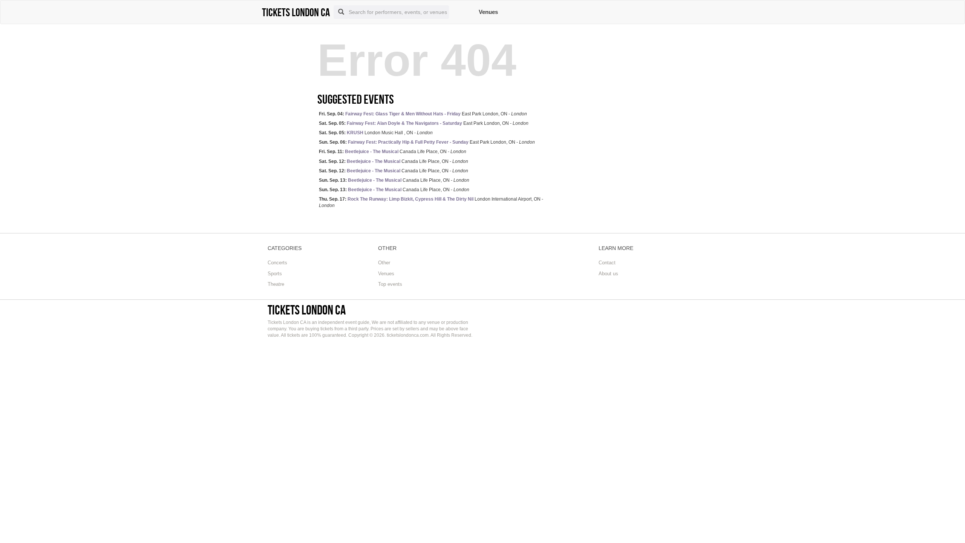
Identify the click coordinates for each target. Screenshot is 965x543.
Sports (275, 273)
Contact (607, 262)
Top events (390, 284)
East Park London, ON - (423, 114)
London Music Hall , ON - (376, 132)
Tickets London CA (307, 310)
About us (608, 273)
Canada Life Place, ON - (392, 151)
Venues (488, 12)
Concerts (277, 262)
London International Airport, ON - (431, 202)
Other (384, 262)
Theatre (276, 284)
